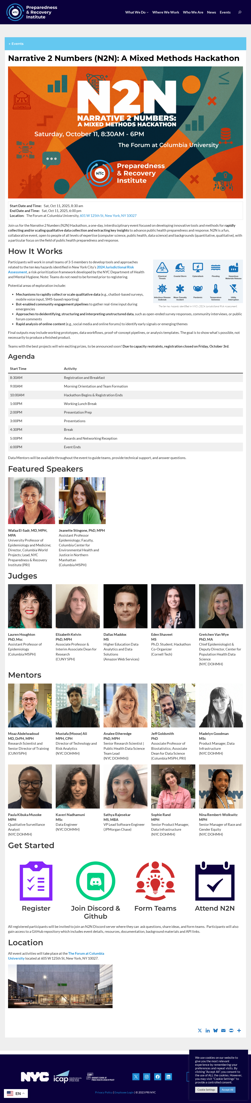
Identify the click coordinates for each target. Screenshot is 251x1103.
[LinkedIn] (208, 1030)
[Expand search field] (240, 12)
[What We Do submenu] (147, 12)
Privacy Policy (104, 1092)
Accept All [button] (227, 1089)
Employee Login (124, 1092)
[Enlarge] (238, 265)
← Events (16, 44)
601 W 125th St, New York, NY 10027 (108, 215)
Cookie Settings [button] (206, 1089)
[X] (200, 1030)
